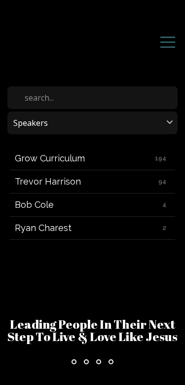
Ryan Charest (43, 228)
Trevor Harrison (48, 181)
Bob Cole (34, 204)
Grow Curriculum (50, 158)
